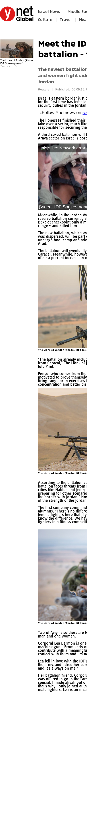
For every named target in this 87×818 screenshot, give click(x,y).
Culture (45, 19)
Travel (66, 19)
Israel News (49, 11)
